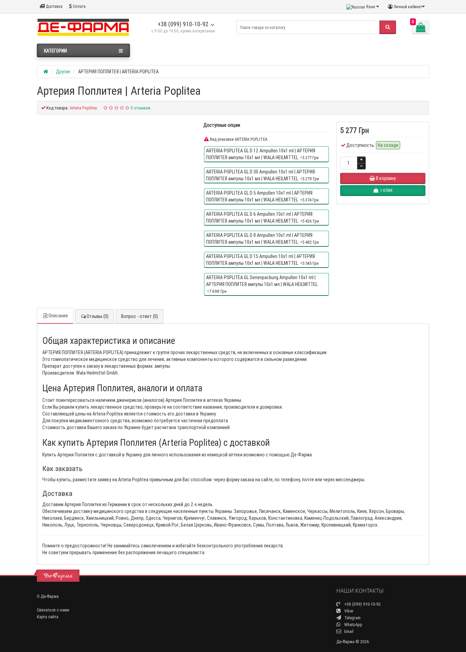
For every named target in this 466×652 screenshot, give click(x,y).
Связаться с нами (53, 610)
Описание (58, 316)
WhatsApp (352, 624)
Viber (348, 611)
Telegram (352, 618)
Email (348, 631)
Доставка (53, 6)
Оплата (79, 6)
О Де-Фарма (48, 596)
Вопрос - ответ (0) (139, 316)
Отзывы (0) (97, 316)
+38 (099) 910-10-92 (183, 24)
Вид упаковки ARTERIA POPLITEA (238, 139)
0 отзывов (140, 108)
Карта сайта (47, 617)
